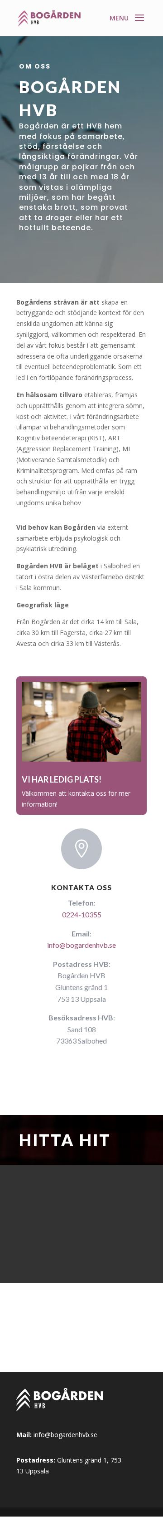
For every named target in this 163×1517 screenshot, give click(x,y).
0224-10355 (81, 914)
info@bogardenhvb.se (81, 945)
